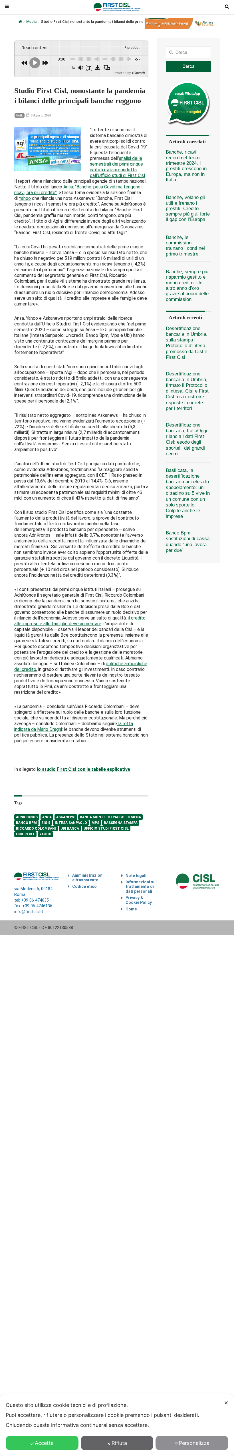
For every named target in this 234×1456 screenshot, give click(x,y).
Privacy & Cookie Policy (139, 900)
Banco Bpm (26, 823)
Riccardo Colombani (36, 828)
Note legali (136, 875)
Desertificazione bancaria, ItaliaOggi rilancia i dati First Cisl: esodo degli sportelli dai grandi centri (186, 439)
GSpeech (138, 72)
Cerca (188, 66)
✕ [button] (226, 1403)
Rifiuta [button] (119, 1443)
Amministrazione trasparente (87, 877)
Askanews (65, 817)
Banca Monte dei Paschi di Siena (110, 817)
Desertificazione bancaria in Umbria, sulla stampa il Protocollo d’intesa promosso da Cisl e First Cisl (186, 343)
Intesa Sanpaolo (71, 823)
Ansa (47, 817)
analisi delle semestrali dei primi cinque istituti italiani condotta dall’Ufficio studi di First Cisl (117, 167)
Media (31, 21)
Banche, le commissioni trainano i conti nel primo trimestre (185, 246)
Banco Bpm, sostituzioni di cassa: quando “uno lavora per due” (188, 541)
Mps (95, 823)
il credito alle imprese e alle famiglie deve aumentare (80, 620)
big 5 (45, 823)
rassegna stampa (121, 823)
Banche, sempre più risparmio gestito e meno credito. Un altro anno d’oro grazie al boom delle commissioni (187, 285)
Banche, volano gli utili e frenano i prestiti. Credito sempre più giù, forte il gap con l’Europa (188, 208)
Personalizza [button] (194, 1443)
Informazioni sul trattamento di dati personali (141, 887)
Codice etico (84, 886)
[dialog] (117, 1425)
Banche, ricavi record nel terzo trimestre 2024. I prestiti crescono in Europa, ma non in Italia (186, 165)
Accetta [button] (44, 1443)
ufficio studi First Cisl (106, 828)
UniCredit (25, 834)
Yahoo (25, 198)
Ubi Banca (69, 828)
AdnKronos (27, 817)
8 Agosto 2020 (40, 115)
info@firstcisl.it (28, 911)
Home (131, 909)
